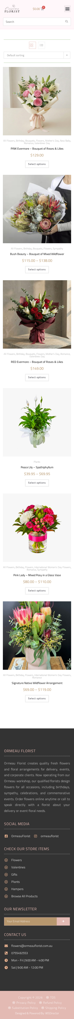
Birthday (20, 140)
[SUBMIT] (63, 921)
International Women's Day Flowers (52, 567)
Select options (37, 164)
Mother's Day (52, 140)
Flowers (48, 248)
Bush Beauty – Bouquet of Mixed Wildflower (37, 254)
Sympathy (58, 248)
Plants (37, 461)
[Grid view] (32, 45)
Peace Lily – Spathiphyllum (37, 467)
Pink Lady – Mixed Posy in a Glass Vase (37, 575)
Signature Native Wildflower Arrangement (37, 683)
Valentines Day (42, 143)
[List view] (41, 45)
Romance (29, 143)
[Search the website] (37, 21)
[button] (67, 8)
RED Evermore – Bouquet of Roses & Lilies (37, 362)
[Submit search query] (67, 22)
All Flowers (9, 140)
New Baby (65, 140)
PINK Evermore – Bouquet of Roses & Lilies (37, 149)
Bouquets (38, 248)
